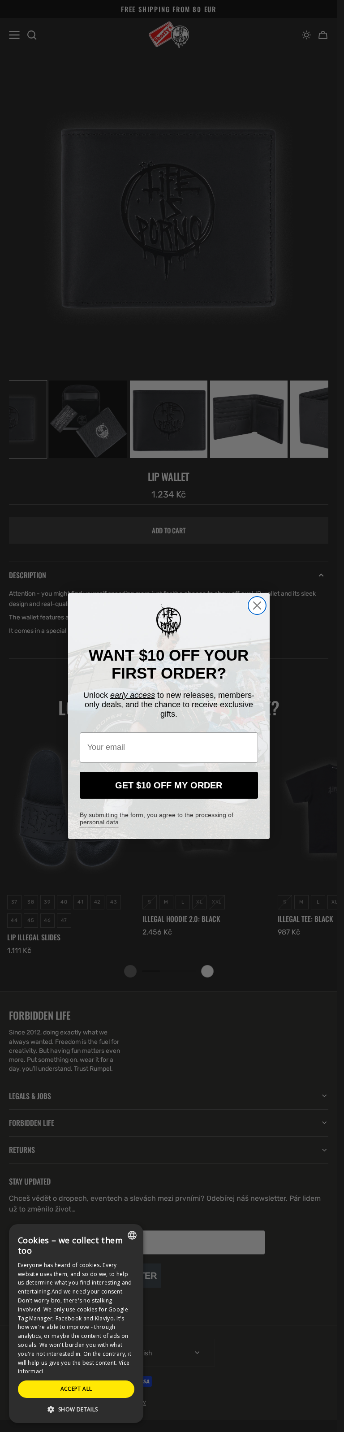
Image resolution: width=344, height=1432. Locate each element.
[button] (76, 1409)
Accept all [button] (76, 1389)
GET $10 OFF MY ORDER (168, 785)
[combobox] (132, 1235)
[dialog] (76, 1323)
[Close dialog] (257, 605)
